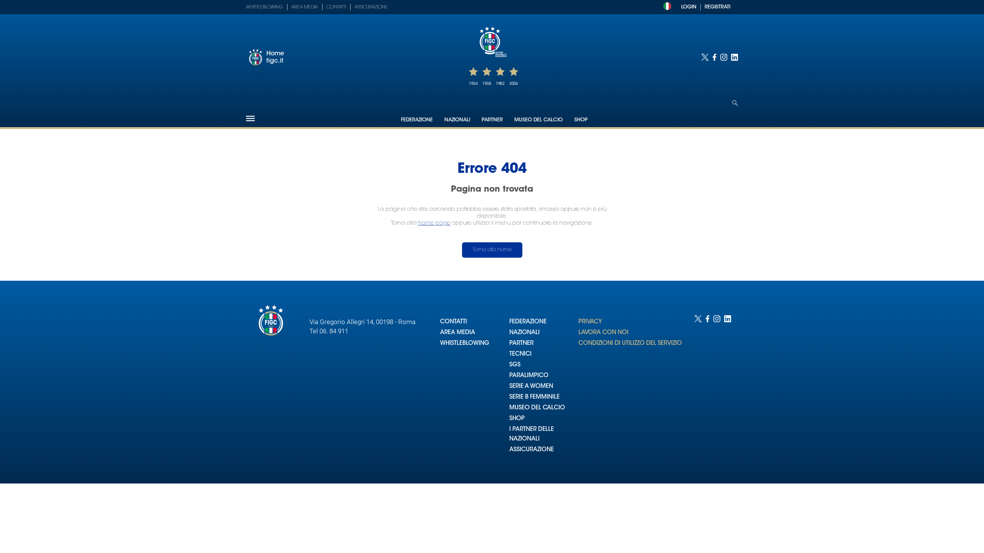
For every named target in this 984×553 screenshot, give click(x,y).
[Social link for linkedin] (734, 57)
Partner (492, 120)
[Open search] (735, 103)
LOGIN (688, 7)
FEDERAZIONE (528, 322)
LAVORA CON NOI (603, 333)
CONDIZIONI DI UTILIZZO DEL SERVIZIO (630, 343)
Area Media (304, 7)
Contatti (336, 7)
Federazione (417, 120)
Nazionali (457, 120)
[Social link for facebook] (714, 57)
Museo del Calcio (538, 120)
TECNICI (520, 354)
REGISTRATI (717, 7)
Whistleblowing (264, 7)
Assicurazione (371, 7)
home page (434, 223)
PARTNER (521, 343)
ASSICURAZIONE (531, 450)
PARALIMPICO (529, 376)
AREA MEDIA (457, 333)
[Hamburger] (250, 118)
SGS (514, 365)
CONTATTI (453, 322)
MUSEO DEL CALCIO (537, 408)
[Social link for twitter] (705, 57)
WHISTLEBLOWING (464, 343)
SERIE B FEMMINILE (534, 397)
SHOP (517, 419)
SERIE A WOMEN (531, 386)
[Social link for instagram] (723, 57)
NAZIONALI (524, 333)
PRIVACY (590, 322)
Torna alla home (492, 249)
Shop (581, 120)
